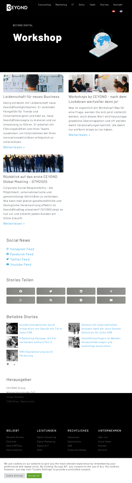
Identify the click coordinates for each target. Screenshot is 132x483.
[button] (20, 291)
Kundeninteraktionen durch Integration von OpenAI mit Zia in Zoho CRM (40, 328)
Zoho (82, 4)
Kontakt (118, 4)
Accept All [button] (34, 475)
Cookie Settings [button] (14, 475)
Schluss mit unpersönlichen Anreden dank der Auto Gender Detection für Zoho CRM (101, 328)
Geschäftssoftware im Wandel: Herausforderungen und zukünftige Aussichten (101, 342)
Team (92, 4)
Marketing (61, 4)
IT (73, 4)
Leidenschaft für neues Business (31, 96)
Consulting (44, 4)
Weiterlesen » (14, 147)
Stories (104, 4)
